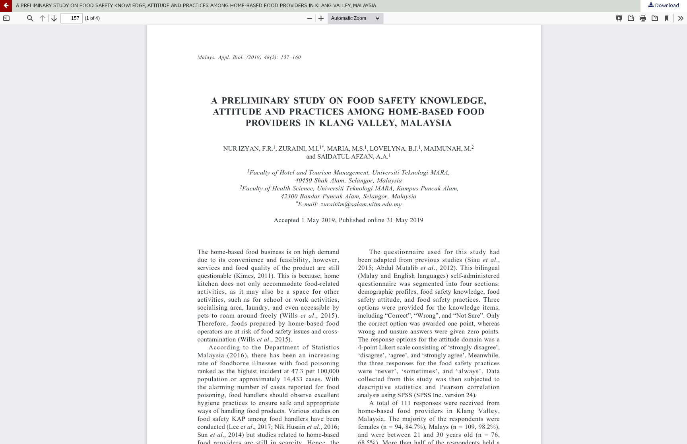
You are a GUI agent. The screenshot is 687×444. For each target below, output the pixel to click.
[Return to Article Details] (6, 6)
